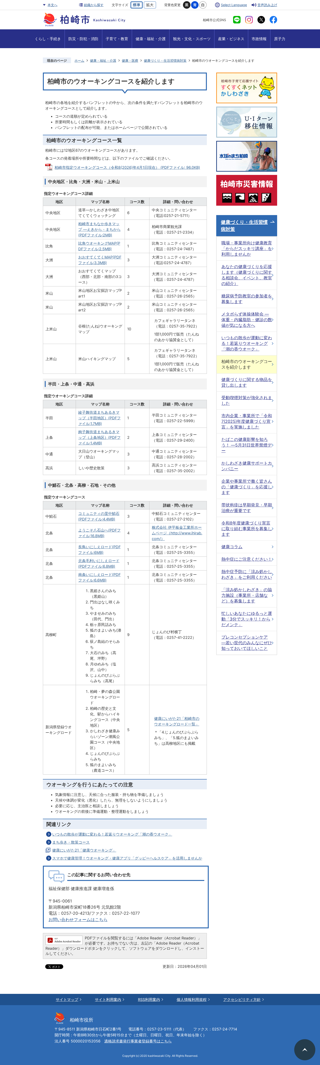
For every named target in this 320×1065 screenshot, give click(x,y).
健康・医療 (130, 60)
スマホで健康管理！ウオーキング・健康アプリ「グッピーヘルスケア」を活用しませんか (127, 858)
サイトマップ (67, 999)
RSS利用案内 (149, 999)
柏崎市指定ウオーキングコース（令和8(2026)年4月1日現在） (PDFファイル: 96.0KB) (127, 167)
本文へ (52, 5)
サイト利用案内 (108, 999)
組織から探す (94, 5)
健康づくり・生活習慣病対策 (165, 60)
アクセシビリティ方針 (242, 999)
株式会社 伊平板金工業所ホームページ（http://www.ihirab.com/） (177, 533)
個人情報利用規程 (192, 999)
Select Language (234, 5)
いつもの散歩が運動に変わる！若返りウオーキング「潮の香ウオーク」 (112, 834)
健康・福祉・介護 (103, 60)
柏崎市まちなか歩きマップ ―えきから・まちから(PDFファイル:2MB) (99, 229)
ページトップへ (304, 1049)
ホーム (79, 60)
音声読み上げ (267, 5)
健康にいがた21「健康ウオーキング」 (84, 850)
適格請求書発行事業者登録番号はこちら (138, 1041)
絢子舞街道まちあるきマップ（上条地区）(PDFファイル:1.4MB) (99, 437)
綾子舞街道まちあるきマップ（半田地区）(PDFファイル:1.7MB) (99, 418)
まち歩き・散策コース (71, 842)
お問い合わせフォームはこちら (78, 919)
